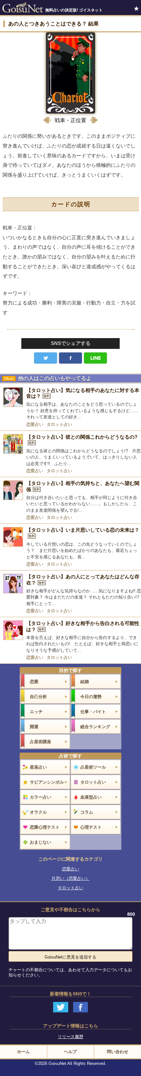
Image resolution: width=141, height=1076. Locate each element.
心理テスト (91, 827)
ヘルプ (70, 1051)
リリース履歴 (70, 1036)
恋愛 (34, 681)
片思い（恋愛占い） (70, 878)
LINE (95, 358)
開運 (34, 726)
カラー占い (40, 797)
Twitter (45, 358)
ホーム (23, 1051)
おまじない (40, 842)
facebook (70, 358)
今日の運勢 (91, 696)
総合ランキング (95, 726)
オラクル (38, 812)
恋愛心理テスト (45, 827)
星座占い (38, 767)
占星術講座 (40, 741)
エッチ (36, 711)
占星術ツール (93, 767)
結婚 (84, 681)
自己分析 (38, 696)
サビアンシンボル (47, 782)
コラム (86, 812)
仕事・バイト (93, 711)
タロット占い (59, 424)
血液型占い (91, 797)
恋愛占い (34, 424)
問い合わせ (117, 1051)
